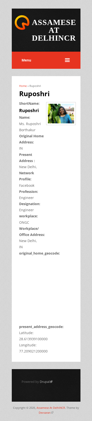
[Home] (22, 29)
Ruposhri (29, 110)
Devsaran (46, 412)
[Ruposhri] (62, 125)
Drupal (46, 381)
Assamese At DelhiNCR (51, 407)
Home (23, 86)
